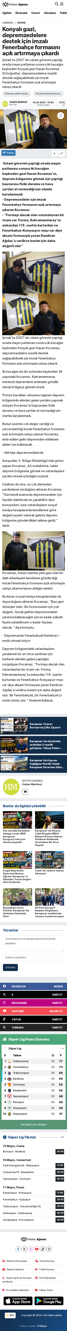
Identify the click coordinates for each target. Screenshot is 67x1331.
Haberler (7, 23)
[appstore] (18, 1301)
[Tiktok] (43, 1249)
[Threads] (49, 1249)
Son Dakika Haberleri (17, 1290)
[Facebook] (18, 1249)
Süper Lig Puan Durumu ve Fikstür (17, 1280)
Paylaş (10, 152)
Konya (21, 23)
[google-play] (49, 1301)
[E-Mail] (25, 792)
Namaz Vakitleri (15, 1269)
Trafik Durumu (46, 1269)
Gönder (10, 967)
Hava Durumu (47, 1261)
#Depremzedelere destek (16, 94)
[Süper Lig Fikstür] (62, 1137)
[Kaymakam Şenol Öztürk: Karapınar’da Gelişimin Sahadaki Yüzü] (17, 896)
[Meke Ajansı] (15, 4)
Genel (35, 13)
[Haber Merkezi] (11, 786)
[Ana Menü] (61, 4)
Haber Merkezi (32, 784)
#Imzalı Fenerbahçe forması (48, 94)
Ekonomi (21, 13)
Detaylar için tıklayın (33, 1124)
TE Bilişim (42, 1326)
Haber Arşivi (46, 1290)
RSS (11, 1315)
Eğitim (7, 13)
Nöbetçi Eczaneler (17, 1261)
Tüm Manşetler (47, 1278)
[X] (24, 1249)
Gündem (50, 13)
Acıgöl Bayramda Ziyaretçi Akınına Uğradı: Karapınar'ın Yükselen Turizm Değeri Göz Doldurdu (17, 876)
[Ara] (57, 4)
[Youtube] (37, 1249)
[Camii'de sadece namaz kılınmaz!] (49, 859)
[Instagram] (30, 1249)
